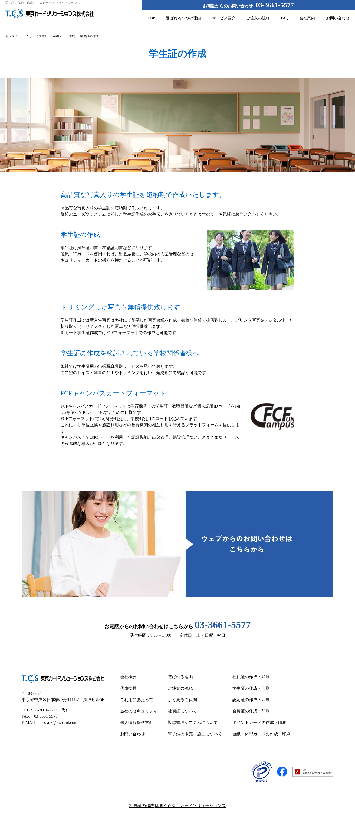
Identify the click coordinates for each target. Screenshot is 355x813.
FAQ (284, 18)
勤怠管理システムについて (193, 722)
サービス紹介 (223, 18)
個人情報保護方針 (136, 722)
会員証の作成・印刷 (251, 711)
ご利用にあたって (136, 699)
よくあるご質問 (182, 699)
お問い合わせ (338, 18)
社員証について (182, 711)
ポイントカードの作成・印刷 (259, 722)
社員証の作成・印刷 (251, 677)
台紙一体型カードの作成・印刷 (261, 734)
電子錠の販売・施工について (195, 734)
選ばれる (183, 18)
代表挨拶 (128, 688)
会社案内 (307, 18)
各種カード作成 (64, 36)
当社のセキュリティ (138, 711)
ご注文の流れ (258, 18)
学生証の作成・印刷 (251, 688)
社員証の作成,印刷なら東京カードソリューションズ (177, 805)
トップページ (14, 36)
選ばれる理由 (180, 677)
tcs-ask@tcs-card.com (59, 722)
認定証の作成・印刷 (251, 699)
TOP (151, 18)
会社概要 (128, 677)
